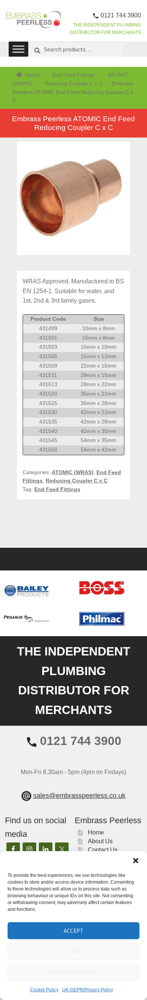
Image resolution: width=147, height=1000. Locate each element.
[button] (135, 860)
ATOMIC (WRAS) (72, 472)
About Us (100, 841)
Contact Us (103, 850)
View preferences (73, 972)
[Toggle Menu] (18, 49)
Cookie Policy (44, 989)
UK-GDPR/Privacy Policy (87, 989)
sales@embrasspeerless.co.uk (79, 795)
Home (32, 75)
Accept (73, 930)
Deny (73, 951)
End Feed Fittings (73, 75)
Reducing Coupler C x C (74, 83)
